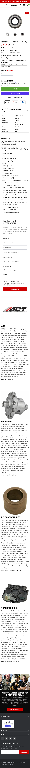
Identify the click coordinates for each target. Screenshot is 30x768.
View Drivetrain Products (8, 475)
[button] (24, 5)
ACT (11, 47)
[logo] (13, 5)
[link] (7, 34)
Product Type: (5, 55)
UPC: (2, 52)
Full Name (6, 238)
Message (5, 274)
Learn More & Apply (15, 709)
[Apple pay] (7, 102)
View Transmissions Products (10, 661)
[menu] (2, 5)
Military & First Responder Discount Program (15, 694)
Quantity (3, 73)
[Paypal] (23, 102)
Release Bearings (16, 65)
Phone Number (7, 257)
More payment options (15, 97)
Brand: (3, 47)
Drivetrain (7, 65)
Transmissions (5, 66)
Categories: (5, 62)
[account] (20, 5)
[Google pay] (15, 102)
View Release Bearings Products (11, 570)
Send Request (15, 289)
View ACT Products (7, 379)
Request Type (7, 266)
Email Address (7, 247)
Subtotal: (4, 81)
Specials (24, 65)
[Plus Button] (11, 77)
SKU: (2, 50)
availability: (4, 58)
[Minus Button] (2, 77)
